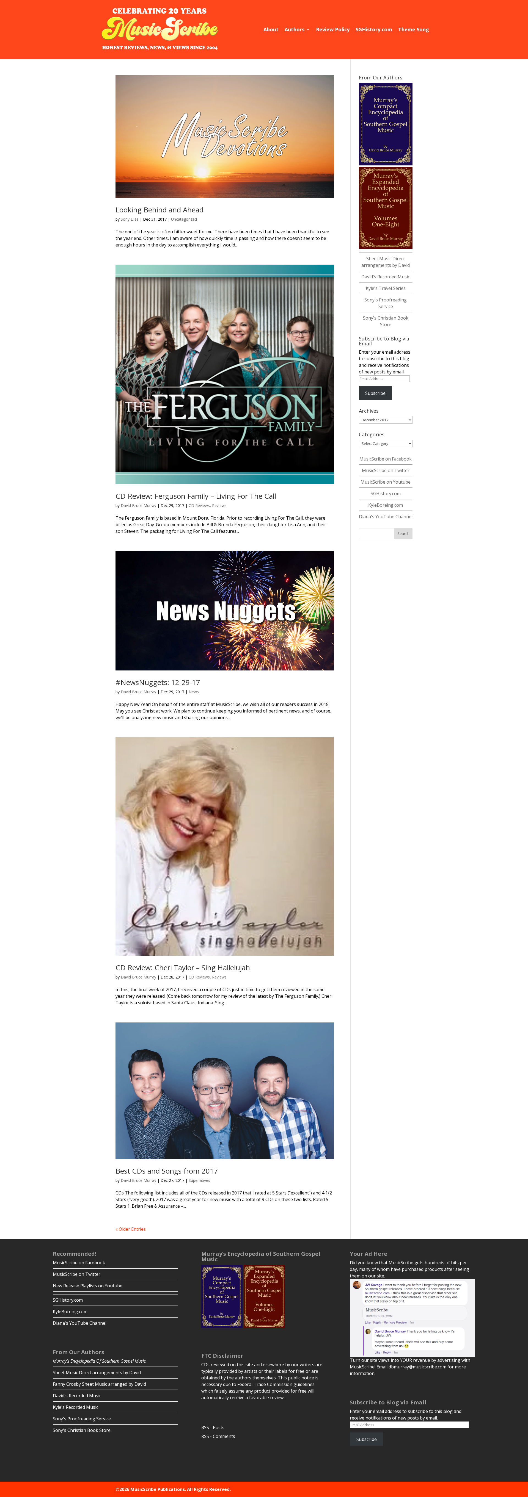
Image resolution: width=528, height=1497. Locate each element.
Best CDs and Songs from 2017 (167, 1171)
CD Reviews (199, 505)
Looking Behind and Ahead (160, 210)
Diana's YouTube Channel (386, 517)
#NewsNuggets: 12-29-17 (158, 682)
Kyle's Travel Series (386, 288)
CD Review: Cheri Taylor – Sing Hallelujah (183, 967)
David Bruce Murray (138, 505)
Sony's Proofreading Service (82, 1419)
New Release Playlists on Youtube (87, 1286)
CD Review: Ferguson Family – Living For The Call (196, 496)
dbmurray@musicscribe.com (417, 1367)
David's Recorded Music (385, 277)
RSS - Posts (212, 1427)
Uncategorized (184, 219)
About (271, 29)
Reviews (219, 505)
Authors (294, 29)
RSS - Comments (218, 1436)
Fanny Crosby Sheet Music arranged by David (99, 1384)
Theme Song (413, 29)
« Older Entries (131, 1229)
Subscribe (375, 393)
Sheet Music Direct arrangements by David (97, 1373)
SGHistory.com (374, 29)
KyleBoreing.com (385, 505)
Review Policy (333, 29)
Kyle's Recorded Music (75, 1407)
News (194, 691)
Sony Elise (130, 219)
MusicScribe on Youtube (386, 482)
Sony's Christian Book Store (82, 1430)
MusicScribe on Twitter (385, 470)
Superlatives (199, 1180)
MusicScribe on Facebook (385, 459)
